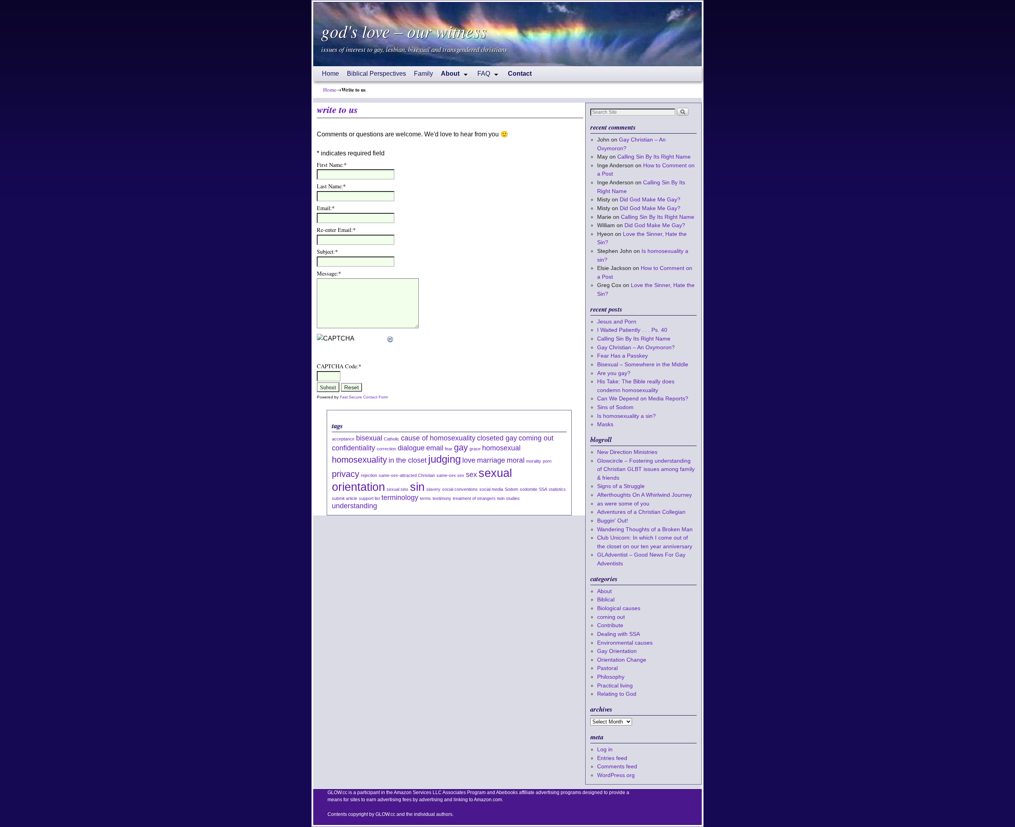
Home (330, 73)
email (434, 448)
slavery (433, 489)
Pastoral (607, 668)
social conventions (460, 489)
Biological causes (618, 608)
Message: (329, 273)
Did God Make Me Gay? (650, 199)
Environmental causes (625, 642)
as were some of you (623, 503)
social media (491, 489)
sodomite (528, 489)
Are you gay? (613, 373)
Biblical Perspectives (376, 73)
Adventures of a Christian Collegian (641, 512)
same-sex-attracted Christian (407, 475)
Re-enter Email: (336, 230)
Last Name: (331, 186)
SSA (543, 489)
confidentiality (353, 448)
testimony (442, 498)
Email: (326, 208)
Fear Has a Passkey (622, 355)
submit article (344, 498)
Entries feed (612, 758)
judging (444, 459)
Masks (605, 424)
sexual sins (397, 489)
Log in (605, 749)
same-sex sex (450, 475)
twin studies (508, 498)
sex (471, 475)
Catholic (391, 438)
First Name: (332, 164)
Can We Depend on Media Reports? (642, 398)
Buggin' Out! (612, 520)
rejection (369, 475)
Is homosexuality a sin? (626, 416)
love (468, 460)
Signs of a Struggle (621, 486)
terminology (399, 498)
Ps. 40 (659, 330)
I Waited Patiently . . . (632, 330)
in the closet (408, 460)
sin (417, 486)
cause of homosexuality (438, 438)
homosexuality (359, 460)
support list (369, 498)
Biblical (606, 599)
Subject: (327, 251)
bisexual (369, 438)
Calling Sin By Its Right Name (654, 156)
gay (461, 447)
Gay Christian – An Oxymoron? (636, 347)
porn (547, 461)
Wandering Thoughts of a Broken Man (645, 529)
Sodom (511, 489)
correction (386, 448)
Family (423, 73)
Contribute (610, 625)
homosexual (501, 448)
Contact (520, 73)
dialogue (411, 448)
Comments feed (617, 766)
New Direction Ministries (627, 452)
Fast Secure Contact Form (364, 397)
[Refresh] (390, 338)
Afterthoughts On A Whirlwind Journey (644, 495)
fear (448, 448)
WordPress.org (616, 775)
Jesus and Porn (616, 321)
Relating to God (616, 694)
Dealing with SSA (618, 634)
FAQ (481, 75)
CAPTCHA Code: (339, 366)
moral (516, 460)
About (448, 75)
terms (425, 498)
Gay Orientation (617, 651)
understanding (354, 506)
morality (533, 461)
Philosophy (610, 677)
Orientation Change (621, 660)
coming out (536, 438)
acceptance (343, 438)
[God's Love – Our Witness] (507, 34)
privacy (345, 474)
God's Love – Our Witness (403, 30)
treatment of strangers (474, 498)
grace (475, 448)
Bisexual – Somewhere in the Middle (642, 364)
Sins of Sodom (615, 407)
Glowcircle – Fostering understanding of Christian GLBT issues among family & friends (646, 469)
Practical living (615, 685)
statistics (557, 489)
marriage (491, 460)
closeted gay (497, 438)
